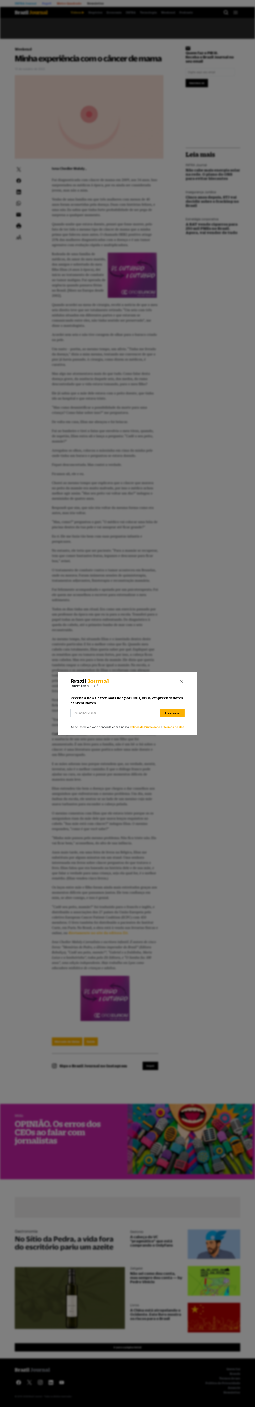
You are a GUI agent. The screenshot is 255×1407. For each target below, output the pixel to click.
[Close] (182, 681)
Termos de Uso (173, 727)
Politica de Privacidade (145, 727)
